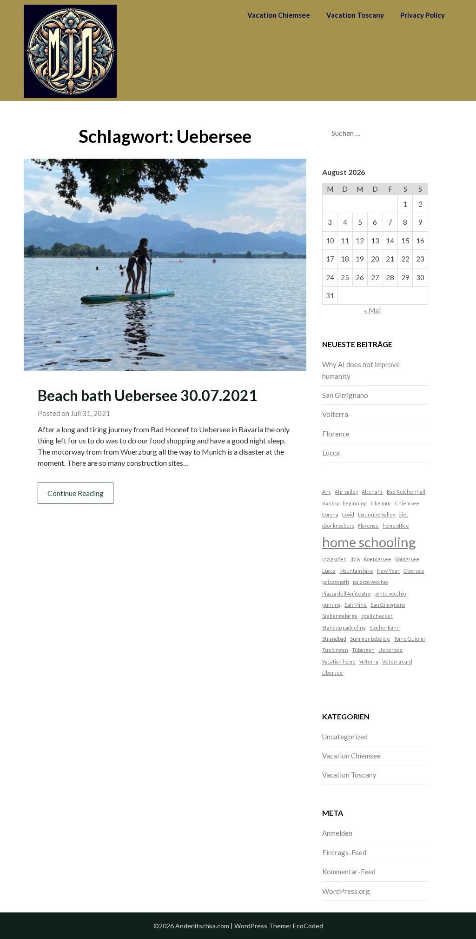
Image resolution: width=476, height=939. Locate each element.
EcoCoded (308, 926)
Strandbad (334, 639)
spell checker (377, 616)
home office (396, 526)
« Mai (372, 310)
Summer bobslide (370, 639)
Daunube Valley (376, 514)
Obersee (413, 571)
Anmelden (337, 833)
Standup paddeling (344, 627)
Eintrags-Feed (344, 852)
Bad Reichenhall (406, 492)
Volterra (335, 414)
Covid (348, 514)
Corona (330, 514)
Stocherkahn (385, 627)
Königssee (407, 559)
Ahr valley (346, 492)
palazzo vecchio (370, 582)
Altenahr (372, 492)
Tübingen (363, 650)
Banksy (330, 503)
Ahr (326, 492)
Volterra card (397, 661)
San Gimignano (345, 395)
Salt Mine (355, 605)
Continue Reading (75, 493)
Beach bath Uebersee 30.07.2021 (148, 395)
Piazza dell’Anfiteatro (346, 593)
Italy (355, 559)
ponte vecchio (390, 593)
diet (403, 514)
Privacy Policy (422, 15)
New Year (388, 571)
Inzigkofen (334, 559)
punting (331, 605)
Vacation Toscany (355, 15)
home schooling (369, 542)
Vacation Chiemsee (278, 15)
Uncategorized (345, 736)
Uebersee (390, 650)
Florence (336, 433)
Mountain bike (356, 571)
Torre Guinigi (409, 639)
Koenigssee (377, 559)
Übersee (332, 673)
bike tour (380, 503)
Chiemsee (407, 503)
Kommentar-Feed (349, 871)
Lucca (331, 453)
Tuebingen (335, 650)
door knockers (338, 526)
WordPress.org (346, 891)
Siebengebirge (339, 616)
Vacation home (339, 661)
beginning (355, 503)
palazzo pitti (335, 582)
